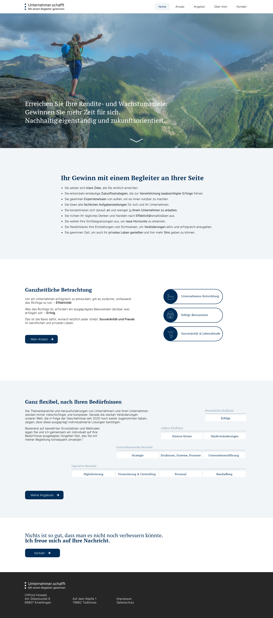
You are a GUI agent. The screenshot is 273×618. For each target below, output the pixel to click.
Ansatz (180, 6)
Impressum (124, 599)
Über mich (220, 6)
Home (162, 6)
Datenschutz (125, 602)
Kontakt (241, 6)
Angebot (199, 6)
